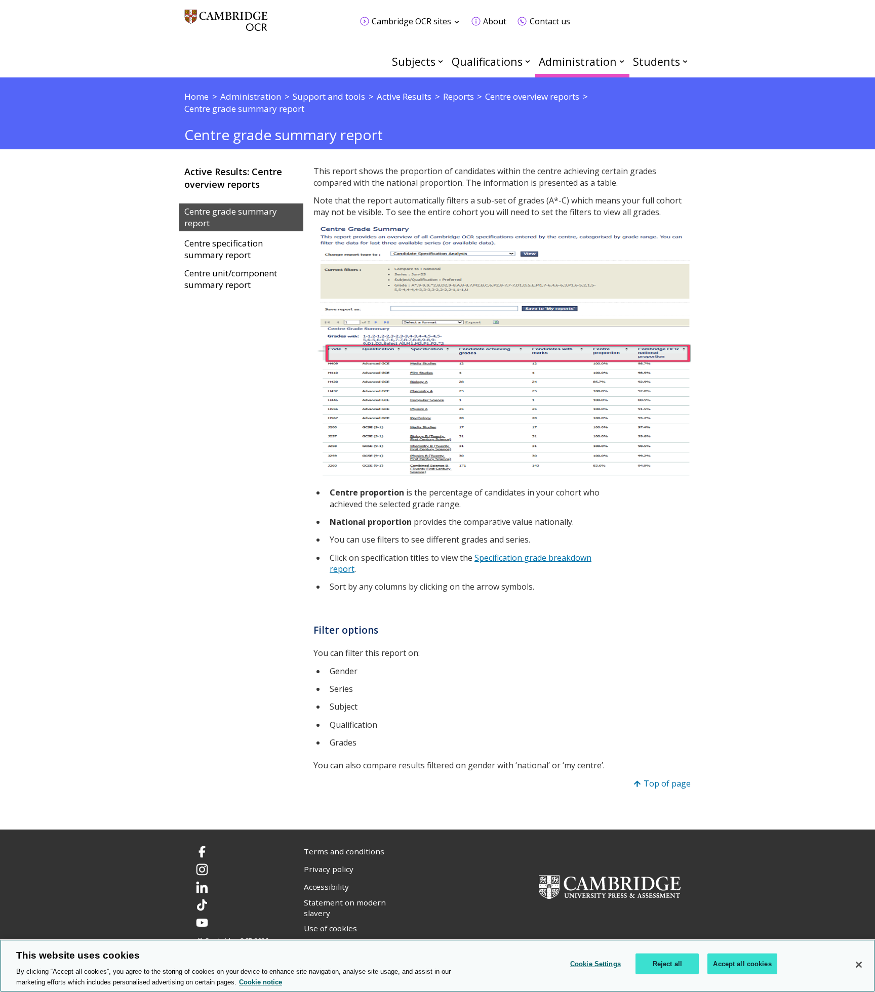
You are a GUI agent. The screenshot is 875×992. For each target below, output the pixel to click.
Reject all (667, 964)
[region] (437, 965)
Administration (578, 61)
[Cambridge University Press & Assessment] (610, 886)
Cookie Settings (595, 964)
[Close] (859, 965)
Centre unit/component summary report (230, 279)
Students (656, 61)
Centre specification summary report (223, 249)
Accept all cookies (742, 964)
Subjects (413, 61)
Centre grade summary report (230, 217)
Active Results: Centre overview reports (233, 178)
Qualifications (487, 61)
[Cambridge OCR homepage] (226, 25)
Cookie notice (260, 981)
